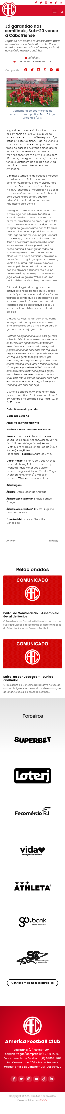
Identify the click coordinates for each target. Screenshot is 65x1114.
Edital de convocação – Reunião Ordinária (28, 678)
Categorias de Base (29, 61)
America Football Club (32, 1041)
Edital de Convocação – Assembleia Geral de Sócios (31, 614)
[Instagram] (45, 2)
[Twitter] (40, 2)
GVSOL (44, 1100)
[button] (55, 11)
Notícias (47, 61)
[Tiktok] (55, 2)
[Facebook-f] (35, 2)
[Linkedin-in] (60, 2)
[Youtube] (50, 2)
